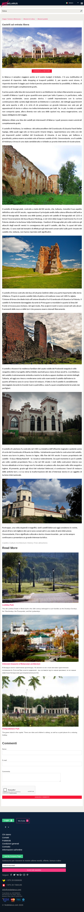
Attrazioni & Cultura (29, 19)
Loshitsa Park (8, 605)
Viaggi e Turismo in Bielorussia (11, 19)
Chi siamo (6, 834)
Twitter (14, 874)
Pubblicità (6, 841)
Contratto (6, 847)
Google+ (21, 874)
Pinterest (27, 874)
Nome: (4, 749)
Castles (5, 543)
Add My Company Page (12, 856)
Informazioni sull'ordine (12, 850)
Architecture (21, 543)
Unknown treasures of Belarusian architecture (21, 664)
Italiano (71, 3)
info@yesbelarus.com (11, 890)
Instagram (24, 874)
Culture (12, 543)
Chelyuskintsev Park (10, 729)
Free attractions (40, 543)
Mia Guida (21, 821)
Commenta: (6, 771)
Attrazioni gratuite (42, 19)
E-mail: (4, 760)
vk (17, 874)
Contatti (5, 838)
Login (7, 820)
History (30, 543)
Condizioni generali (10, 844)
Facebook (11, 874)
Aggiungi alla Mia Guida (41, 71)
